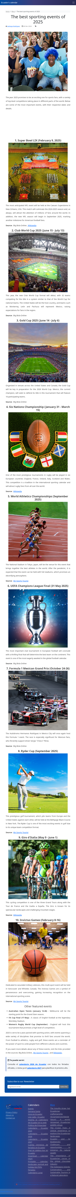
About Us (10, 1115)
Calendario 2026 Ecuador (6, 1191)
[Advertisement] (38, 125)
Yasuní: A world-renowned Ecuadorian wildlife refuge (60, 1122)
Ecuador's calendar (9, 2)
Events (31, 1108)
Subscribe (63, 1087)
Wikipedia (32, 225)
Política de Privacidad (37, 1125)
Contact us (10, 1118)
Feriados (31, 1170)
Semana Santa (34, 1111)
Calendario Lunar (35, 1172)
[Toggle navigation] (73, 2)
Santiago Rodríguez (13, 26)
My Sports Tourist (20, 581)
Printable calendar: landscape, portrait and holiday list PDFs (38, 1164)
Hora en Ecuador (35, 1114)
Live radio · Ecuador (36, 1117)
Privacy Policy (11, 1112)
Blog (52, 1104)
